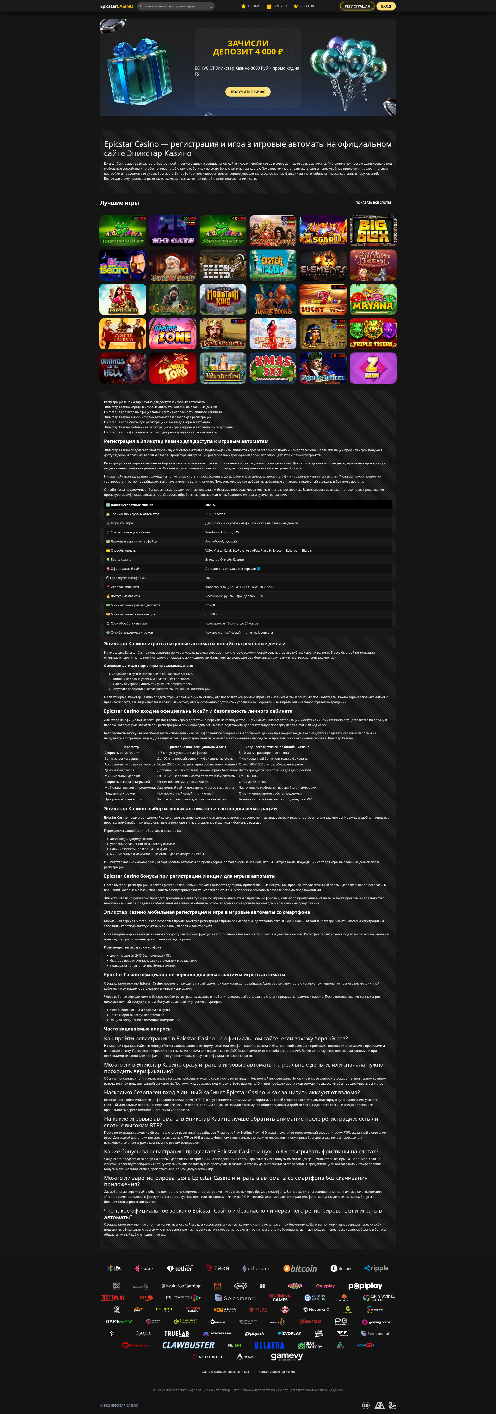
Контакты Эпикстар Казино (277, 1371)
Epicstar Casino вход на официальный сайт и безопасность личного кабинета (163, 412)
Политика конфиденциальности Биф (225, 1371)
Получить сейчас (248, 91)
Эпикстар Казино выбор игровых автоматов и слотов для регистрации (158, 417)
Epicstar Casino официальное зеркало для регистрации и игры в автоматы (160, 432)
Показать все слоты (373, 202)
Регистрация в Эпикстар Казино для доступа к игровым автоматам (155, 402)
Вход (386, 6)
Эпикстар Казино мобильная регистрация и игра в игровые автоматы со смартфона (168, 427)
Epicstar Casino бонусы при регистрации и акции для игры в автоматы (157, 422)
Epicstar (116, 6)
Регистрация (357, 6)
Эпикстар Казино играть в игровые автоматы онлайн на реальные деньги (160, 407)
